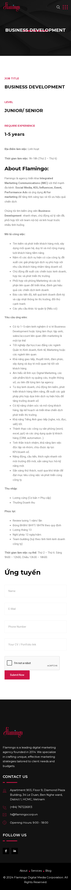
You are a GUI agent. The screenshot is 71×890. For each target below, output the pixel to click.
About (23, 870)
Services (36, 870)
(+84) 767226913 (21, 807)
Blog (48, 870)
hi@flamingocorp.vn (24, 814)
